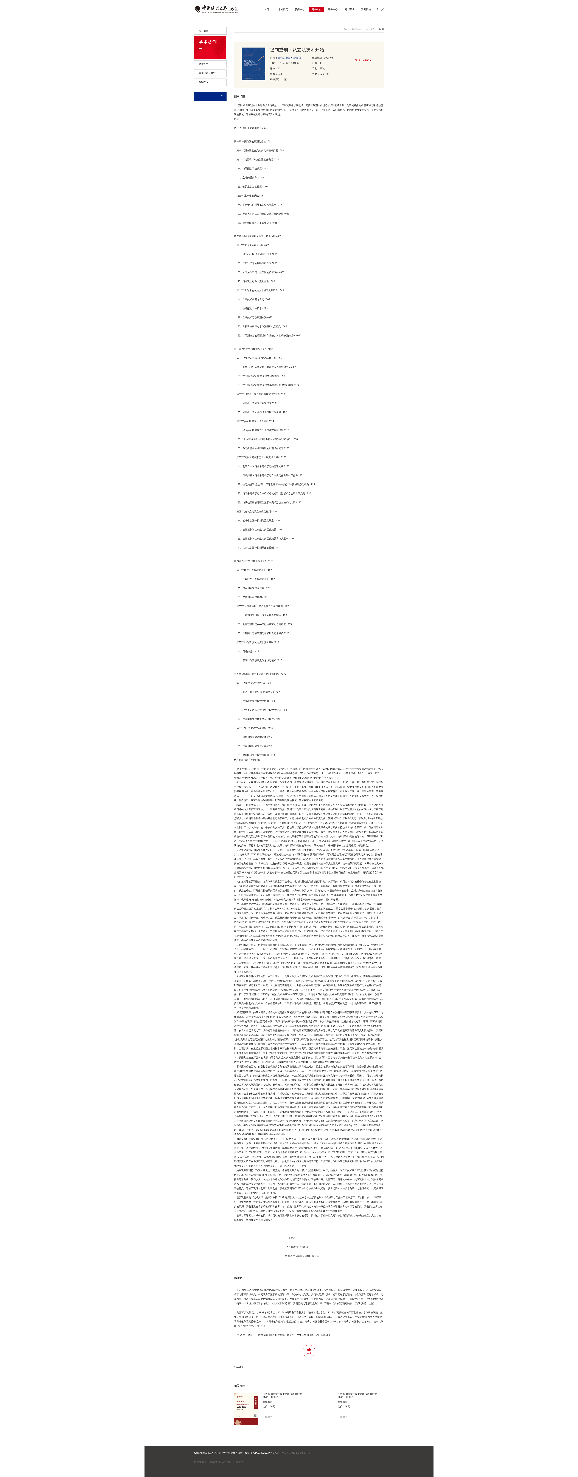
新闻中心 (300, 9)
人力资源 (227, 1462)
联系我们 (240, 1462)
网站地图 (199, 1462)
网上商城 (349, 9)
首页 (266, 9)
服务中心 (333, 9)
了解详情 (267, 1417)
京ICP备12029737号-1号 (263, 1453)
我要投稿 (366, 9)
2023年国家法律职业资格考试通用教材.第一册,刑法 (357, 1395)
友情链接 (213, 1462)
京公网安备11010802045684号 (293, 1453)
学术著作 (370, 29)
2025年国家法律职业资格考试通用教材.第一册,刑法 (282, 1395)
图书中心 (316, 9)
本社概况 (283, 9)
